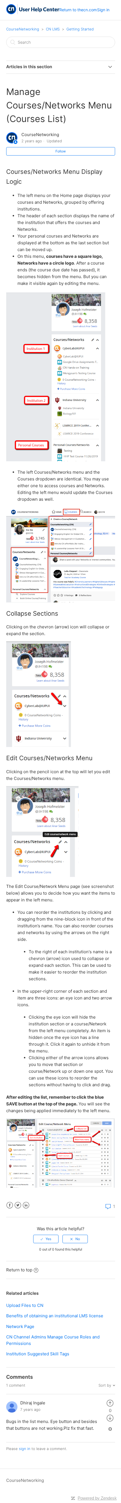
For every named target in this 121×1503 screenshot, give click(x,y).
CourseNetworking (22, 29)
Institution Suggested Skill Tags (37, 1353)
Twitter (17, 1205)
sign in (24, 1448)
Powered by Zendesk (97, 1498)
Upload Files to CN (24, 1305)
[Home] (32, 12)
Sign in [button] (103, 9)
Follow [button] (60, 151)
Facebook (9, 1205)
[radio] (46, 1239)
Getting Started (80, 29)
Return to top (19, 1270)
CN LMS (53, 29)
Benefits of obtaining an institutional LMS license (54, 1315)
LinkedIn (26, 1205)
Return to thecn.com (78, 9)
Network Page (20, 1326)
